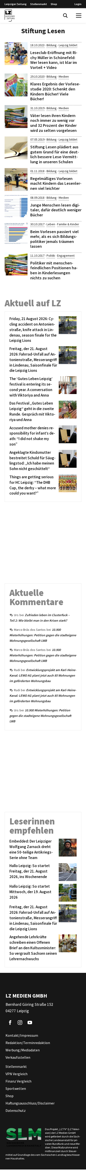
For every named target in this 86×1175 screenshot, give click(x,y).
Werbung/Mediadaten (23, 1050)
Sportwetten (16, 1088)
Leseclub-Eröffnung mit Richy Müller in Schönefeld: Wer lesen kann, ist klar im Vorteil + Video (53, 60)
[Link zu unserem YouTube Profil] (29, 1022)
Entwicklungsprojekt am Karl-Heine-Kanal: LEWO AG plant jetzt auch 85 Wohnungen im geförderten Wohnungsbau (42, 675)
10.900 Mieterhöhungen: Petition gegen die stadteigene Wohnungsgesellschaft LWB (42, 635)
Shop (54, 4)
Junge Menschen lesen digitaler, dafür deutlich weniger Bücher (55, 210)
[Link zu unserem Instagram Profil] (20, 1022)
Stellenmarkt (38, 4)
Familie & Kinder (68, 224)
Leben (51, 224)
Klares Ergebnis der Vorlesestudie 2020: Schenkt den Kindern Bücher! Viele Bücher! (55, 91)
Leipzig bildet (68, 45)
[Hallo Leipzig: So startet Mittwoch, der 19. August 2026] (67, 893)
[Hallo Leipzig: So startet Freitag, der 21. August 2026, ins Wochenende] (67, 872)
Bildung (52, 45)
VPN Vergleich (17, 1074)
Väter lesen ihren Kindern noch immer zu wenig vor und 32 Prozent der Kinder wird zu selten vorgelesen (53, 123)
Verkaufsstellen (18, 1057)
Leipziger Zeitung (16, 4)
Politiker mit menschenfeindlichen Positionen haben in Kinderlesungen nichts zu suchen (54, 270)
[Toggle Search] (65, 16)
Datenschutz (16, 1110)
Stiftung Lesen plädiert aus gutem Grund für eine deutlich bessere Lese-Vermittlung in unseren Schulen (54, 154)
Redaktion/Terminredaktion (28, 1042)
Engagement (66, 255)
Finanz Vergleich (18, 1081)
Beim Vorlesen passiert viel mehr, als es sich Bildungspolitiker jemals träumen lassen (54, 239)
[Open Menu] (78, 15)
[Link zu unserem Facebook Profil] (10, 1022)
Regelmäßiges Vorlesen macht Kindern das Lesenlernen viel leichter (55, 183)
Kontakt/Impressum (22, 1035)
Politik (51, 255)
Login (78, 4)
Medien (64, 76)
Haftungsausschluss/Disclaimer (30, 1103)
